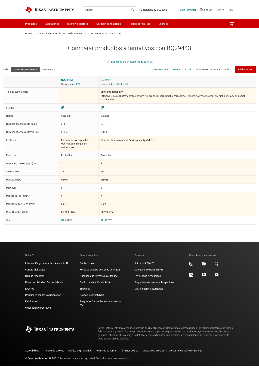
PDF (78, 84)
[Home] (50, 10)
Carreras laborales (35, 269)
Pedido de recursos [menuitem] (140, 23)
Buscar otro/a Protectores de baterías (132, 61)
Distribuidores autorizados (148, 288)
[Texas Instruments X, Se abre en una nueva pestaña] (216, 264)
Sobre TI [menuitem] (163, 23)
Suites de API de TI (144, 263)
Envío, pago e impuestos (147, 276)
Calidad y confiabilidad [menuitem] (108, 23)
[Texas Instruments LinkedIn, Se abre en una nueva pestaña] (191, 276)
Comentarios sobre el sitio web (185, 350)
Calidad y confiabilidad (92, 295)
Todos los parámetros (25, 69)
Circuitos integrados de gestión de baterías (59, 33)
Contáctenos (87, 263)
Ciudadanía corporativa (38, 307)
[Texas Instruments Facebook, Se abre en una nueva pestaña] (204, 264)
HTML (126, 84)
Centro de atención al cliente (95, 282)
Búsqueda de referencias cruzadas (99, 276)
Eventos (29, 288)
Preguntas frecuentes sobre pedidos (154, 282)
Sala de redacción (34, 276)
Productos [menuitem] (31, 23)
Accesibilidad (32, 350)
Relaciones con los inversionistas (43, 295)
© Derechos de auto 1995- (42, 358)
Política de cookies (54, 350)
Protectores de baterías (104, 33)
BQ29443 (67, 80)
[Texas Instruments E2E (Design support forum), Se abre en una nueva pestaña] (204, 276)
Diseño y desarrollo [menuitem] (77, 23)
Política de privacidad (80, 350)
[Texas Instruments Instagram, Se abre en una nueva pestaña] (191, 264)
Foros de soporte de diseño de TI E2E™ (100, 269)
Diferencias (48, 69)
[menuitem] (231, 23)
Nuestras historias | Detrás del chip (44, 282)
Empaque (85, 288)
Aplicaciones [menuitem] (52, 23)
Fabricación (31, 301)
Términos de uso (129, 350)
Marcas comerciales (153, 350)
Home (28, 33)
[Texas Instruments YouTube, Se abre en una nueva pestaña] (216, 276)
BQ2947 (106, 80)
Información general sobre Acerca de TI (46, 263)
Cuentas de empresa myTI (148, 269)
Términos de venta (106, 350)
